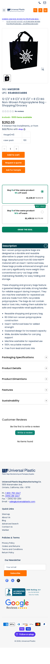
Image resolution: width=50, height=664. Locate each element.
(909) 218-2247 (12, 496)
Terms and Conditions (12, 549)
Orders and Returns (11, 546)
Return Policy (8, 552)
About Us (6, 517)
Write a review (25, 432)
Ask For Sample (13, 170)
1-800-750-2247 (13, 493)
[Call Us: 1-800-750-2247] (40, 2)
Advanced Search (10, 523)
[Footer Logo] (18, 471)
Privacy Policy (8, 543)
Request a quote (13, 162)
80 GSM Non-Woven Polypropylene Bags (22, 19)
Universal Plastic (28, 641)
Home (4, 19)
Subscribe (15, 573)
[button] (8, 111)
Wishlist (5, 530)
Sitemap (6, 514)
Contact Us (7, 526)
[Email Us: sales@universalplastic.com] (45, 2)
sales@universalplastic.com (22, 501)
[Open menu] (4, 10)
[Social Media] (22, 592)
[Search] (35, 10)
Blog (4, 520)
